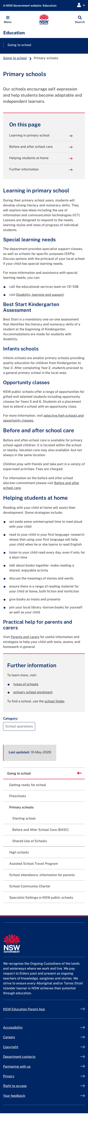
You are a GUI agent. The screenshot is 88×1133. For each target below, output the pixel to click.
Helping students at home (29, 158)
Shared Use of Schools (29, 841)
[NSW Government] (44, 943)
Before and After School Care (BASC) (40, 830)
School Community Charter (29, 886)
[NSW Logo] (44, 19)
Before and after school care (31, 147)
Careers (9, 1037)
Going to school (19, 45)
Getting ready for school (27, 785)
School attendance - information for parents (42, 875)
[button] (7, 19)
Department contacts (19, 1057)
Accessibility (13, 1027)
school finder (54, 701)
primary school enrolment (32, 692)
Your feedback (14, 1096)
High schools (19, 852)
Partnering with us (16, 1066)
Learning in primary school (29, 135)
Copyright (10, 1047)
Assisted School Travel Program (33, 864)
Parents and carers (25, 637)
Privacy (8, 1076)
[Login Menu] (81, 5)
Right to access (15, 1086)
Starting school (24, 818)
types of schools (25, 684)
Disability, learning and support (40, 295)
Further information (24, 169)
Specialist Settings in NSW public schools (41, 897)
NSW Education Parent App (24, 1009)
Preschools (17, 796)
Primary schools (21, 807)
